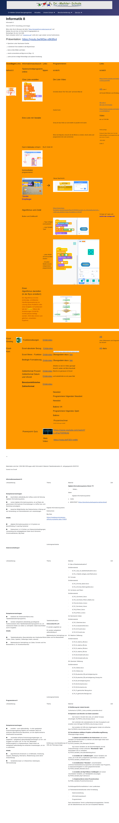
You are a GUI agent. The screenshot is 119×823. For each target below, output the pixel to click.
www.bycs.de (27, 35)
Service (77, 12)
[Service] (81, 12)
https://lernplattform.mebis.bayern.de (40, 29)
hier (71, 354)
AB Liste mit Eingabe (105, 105)
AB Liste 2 (102, 102)
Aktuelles (37, 12)
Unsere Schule (48, 12)
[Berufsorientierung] (71, 12)
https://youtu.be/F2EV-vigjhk (66, 440)
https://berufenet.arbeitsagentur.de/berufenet (92, 502)
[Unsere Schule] (54, 12)
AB (100, 337)
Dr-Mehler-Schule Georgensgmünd (20, 12)
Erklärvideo (47, 340)
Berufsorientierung (64, 12)
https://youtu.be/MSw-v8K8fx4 (39, 39)
